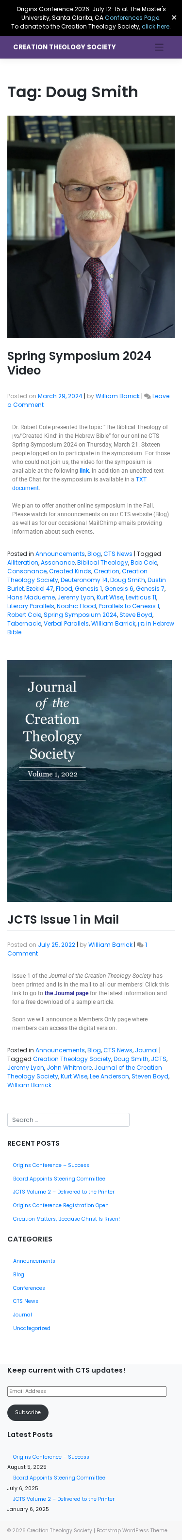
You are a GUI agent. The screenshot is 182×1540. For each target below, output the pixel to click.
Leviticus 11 (141, 597)
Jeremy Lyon (75, 597)
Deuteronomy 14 (84, 580)
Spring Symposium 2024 (80, 615)
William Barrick (118, 396)
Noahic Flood (76, 606)
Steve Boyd (135, 615)
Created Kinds (70, 571)
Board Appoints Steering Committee (59, 1178)
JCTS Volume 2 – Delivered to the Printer (64, 1192)
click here (155, 26)
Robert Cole (24, 615)
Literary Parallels (30, 606)
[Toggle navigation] (159, 47)
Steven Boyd (150, 1076)
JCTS (158, 1059)
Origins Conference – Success (51, 1165)
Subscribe (28, 1412)
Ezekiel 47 (39, 588)
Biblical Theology (102, 562)
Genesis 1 (88, 588)
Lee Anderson (109, 1076)
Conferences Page (132, 18)
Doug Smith (127, 580)
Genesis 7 (150, 588)
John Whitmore (69, 1067)
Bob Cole (144, 562)
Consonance (27, 571)
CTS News (117, 554)
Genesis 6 (118, 588)
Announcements (60, 554)
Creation (106, 571)
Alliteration (22, 562)
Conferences (29, 1288)
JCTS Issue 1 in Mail (63, 919)
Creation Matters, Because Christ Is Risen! (66, 1219)
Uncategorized (31, 1328)
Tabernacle (24, 623)
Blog (94, 554)
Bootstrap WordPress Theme (132, 1530)
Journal (146, 1050)
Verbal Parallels (66, 623)
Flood (64, 588)
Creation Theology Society (64, 47)
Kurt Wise (110, 597)
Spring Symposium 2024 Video (79, 363)
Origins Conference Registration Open (61, 1205)
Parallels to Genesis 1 (129, 606)
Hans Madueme (31, 597)
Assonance (58, 562)
